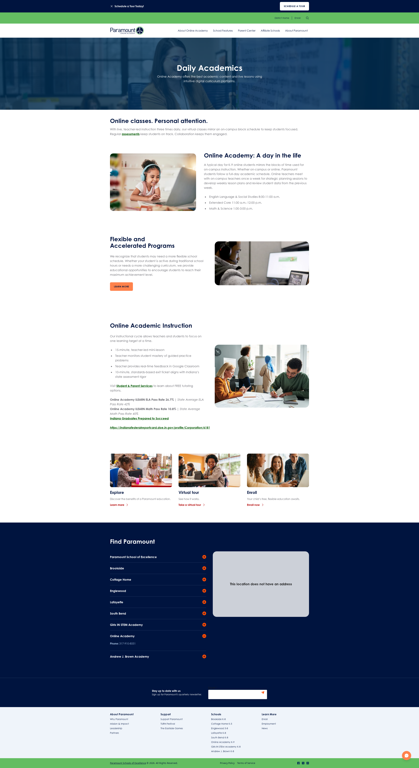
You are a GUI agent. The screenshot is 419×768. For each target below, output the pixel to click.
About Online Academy (193, 30)
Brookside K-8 (218, 719)
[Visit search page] (307, 18)
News (265, 728)
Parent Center (246, 30)
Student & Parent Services (134, 386)
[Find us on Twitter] (303, 763)
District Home (282, 18)
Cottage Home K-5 (221, 723)
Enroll (298, 18)
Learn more (117, 504)
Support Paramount (172, 719)
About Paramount (296, 30)
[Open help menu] (406, 755)
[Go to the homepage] (127, 30)
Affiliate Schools (270, 30)
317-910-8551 (127, 643)
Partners (114, 732)
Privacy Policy (227, 763)
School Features (223, 30)
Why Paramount (119, 719)
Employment (269, 723)
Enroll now (253, 504)
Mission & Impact (119, 723)
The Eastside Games (172, 728)
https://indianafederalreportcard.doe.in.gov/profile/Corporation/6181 (160, 427)
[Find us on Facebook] (298, 763)
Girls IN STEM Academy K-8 (226, 746)
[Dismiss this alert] (111, 6)
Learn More (121, 286)
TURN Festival (168, 723)
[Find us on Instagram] (307, 763)
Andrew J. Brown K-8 (222, 751)
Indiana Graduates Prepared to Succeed (139, 418)
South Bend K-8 (219, 737)
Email (212, 687)
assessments (131, 134)
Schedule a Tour (294, 6)
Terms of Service (246, 763)
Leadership (116, 728)
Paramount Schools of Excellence (128, 763)
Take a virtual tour (190, 504)
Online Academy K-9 (223, 742)
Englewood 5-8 (219, 728)
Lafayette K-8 (218, 732)
